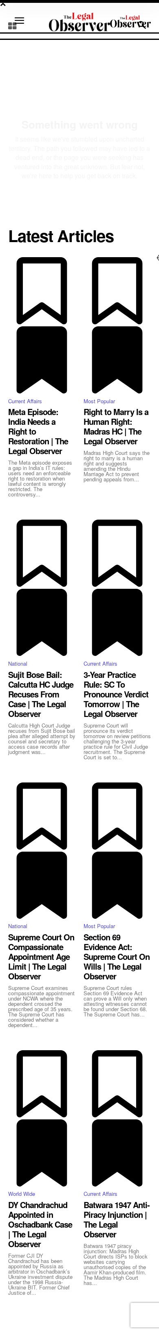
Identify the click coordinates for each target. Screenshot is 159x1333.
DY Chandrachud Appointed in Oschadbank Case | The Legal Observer (40, 1224)
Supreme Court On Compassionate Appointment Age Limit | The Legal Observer (41, 956)
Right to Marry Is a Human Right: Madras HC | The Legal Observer (116, 426)
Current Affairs (25, 401)
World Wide (21, 1194)
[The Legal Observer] (130, 21)
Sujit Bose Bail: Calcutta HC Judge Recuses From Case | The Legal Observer (40, 694)
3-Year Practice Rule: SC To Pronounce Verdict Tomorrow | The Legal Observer (116, 694)
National (17, 663)
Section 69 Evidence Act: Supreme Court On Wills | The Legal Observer (117, 956)
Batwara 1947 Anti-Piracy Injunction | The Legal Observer (117, 1219)
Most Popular (99, 401)
